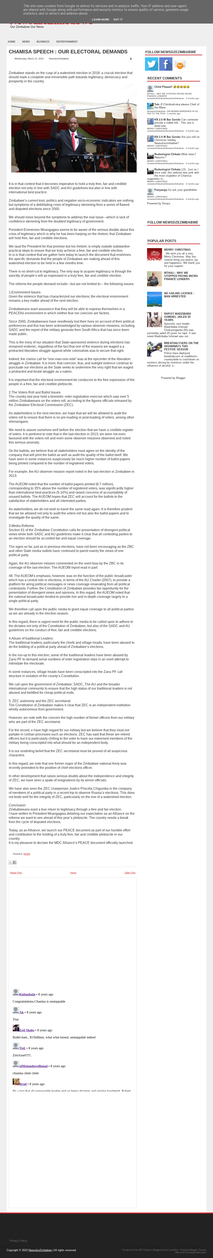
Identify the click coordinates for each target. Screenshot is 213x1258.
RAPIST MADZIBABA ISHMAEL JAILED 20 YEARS (177, 317)
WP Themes (145, 1250)
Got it (118, 19)
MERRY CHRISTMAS (177, 249)
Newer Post (16, 872)
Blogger (180, 378)
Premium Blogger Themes (193, 1250)
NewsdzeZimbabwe (40, 1250)
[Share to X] (11, 862)
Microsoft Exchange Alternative (190, 1252)
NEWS (27, 854)
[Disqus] (72, 1039)
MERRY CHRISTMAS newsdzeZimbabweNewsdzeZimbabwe (165, 129)
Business (43, 41)
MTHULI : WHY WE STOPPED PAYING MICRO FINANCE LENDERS (181, 276)
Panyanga (160, 189)
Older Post (130, 872)
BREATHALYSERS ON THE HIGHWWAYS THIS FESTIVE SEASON (181, 346)
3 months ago (174, 113)
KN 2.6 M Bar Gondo (167, 119)
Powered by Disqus (158, 203)
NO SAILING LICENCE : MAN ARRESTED (179, 295)
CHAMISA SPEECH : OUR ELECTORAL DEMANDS (68, 51)
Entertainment (67, 41)
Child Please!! (163, 86)
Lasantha (173, 1250)
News (26, 41)
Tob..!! (158, 104)
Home (11, 41)
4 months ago (192, 131)
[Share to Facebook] (14, 862)
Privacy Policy (18, 1240)
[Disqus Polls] (72, 932)
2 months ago (192, 98)
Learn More (100, 19)
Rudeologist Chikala (167, 154)
